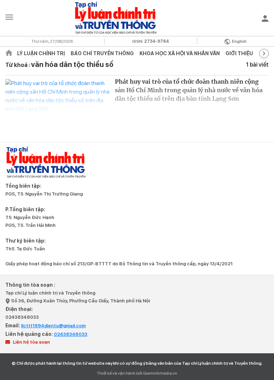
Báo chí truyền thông (102, 53)
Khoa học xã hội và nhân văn (179, 53)
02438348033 (22, 317)
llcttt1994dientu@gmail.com (53, 325)
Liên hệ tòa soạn (31, 342)
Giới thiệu (239, 53)
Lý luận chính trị (41, 53)
